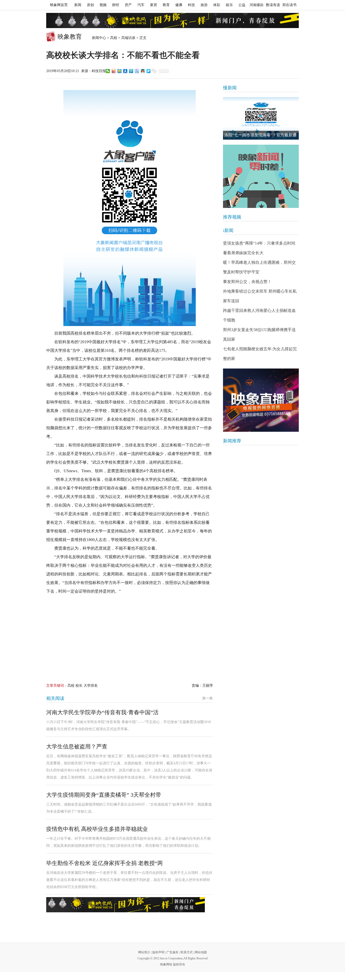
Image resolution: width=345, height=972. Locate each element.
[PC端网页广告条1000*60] (172, 20)
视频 (103, 5)
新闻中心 (99, 38)
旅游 (204, 5)
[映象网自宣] (261, 176)
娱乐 (229, 5)
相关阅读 (55, 698)
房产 (128, 5)
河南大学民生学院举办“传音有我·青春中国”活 (102, 712)
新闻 (77, 5)
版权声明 (158, 952)
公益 (241, 5)
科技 (191, 5)
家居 (153, 5)
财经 (115, 5)
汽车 (140, 5)
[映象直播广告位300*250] (261, 400)
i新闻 (228, 230)
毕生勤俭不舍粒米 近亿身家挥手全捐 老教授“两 (104, 863)
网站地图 (201, 952)
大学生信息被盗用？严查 (76, 746)
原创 (90, 5)
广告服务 (172, 952)
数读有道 (273, 5)
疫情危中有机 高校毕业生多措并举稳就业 (97, 829)
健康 (178, 5)
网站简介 (144, 952)
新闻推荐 (232, 440)
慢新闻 (230, 87)
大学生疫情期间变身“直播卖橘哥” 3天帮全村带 (103, 795)
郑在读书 (289, 5)
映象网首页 (59, 5)
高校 (113, 38)
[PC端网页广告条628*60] (125, 904)
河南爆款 (257, 5)
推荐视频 (232, 217)
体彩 (216, 5)
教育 (166, 5)
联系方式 (187, 952)
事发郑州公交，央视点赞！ (247, 281)
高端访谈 (128, 38)
